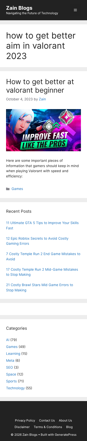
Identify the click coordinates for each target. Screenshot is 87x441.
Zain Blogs (19, 8)
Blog (69, 427)
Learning (13, 354)
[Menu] (75, 10)
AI (7, 340)
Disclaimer (22, 427)
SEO (9, 367)
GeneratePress (65, 435)
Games (17, 189)
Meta (10, 360)
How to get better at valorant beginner (40, 85)
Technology (15, 388)
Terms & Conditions (48, 427)
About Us (65, 420)
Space (11, 374)
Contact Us (47, 420)
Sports (11, 381)
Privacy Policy (25, 420)
